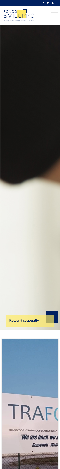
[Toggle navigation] (54, 15)
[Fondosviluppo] (19, 15)
